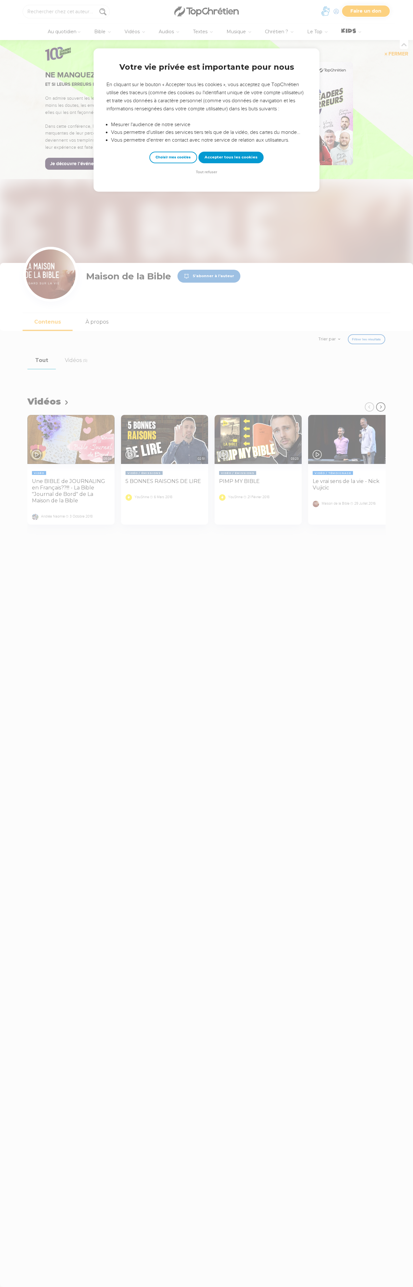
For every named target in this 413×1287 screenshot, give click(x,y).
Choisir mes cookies (173, 157)
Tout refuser (206, 172)
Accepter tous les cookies (231, 157)
